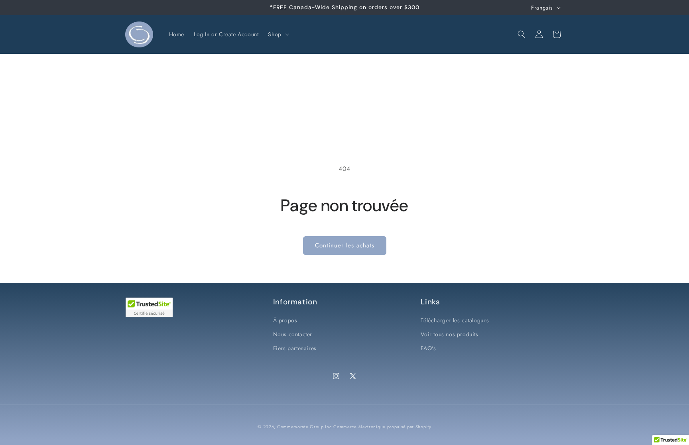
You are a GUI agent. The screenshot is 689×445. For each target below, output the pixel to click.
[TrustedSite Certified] (149, 307)
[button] (277, 34)
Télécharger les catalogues (455, 320)
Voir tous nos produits (449, 334)
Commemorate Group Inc (304, 426)
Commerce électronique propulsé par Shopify (382, 426)
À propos (285, 320)
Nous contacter (292, 334)
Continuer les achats (344, 245)
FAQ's (428, 348)
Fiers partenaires (295, 348)
